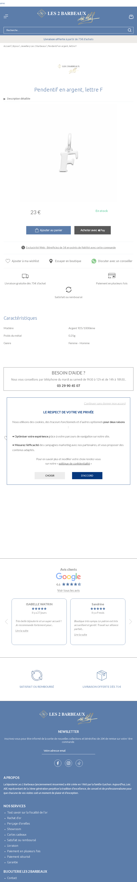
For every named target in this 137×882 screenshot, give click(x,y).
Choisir (49, 475)
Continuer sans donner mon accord (105, 403)
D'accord (87, 475)
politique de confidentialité (74, 463)
